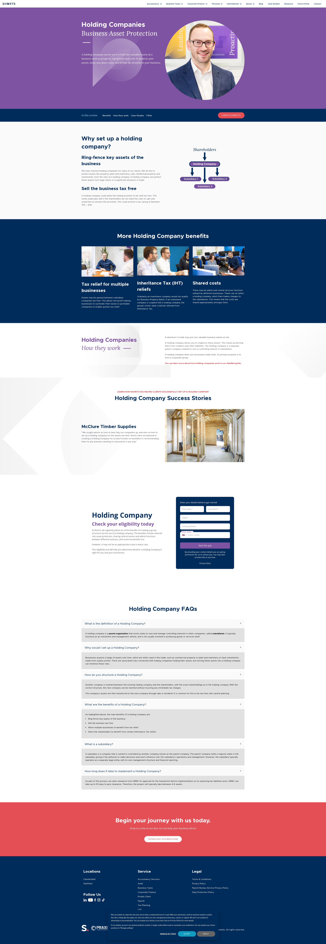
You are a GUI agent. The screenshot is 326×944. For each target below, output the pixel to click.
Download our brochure (163, 839)
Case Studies (274, 4)
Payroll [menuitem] (141, 901)
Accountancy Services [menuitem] (149, 879)
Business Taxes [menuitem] (145, 888)
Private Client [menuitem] (144, 896)
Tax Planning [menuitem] (144, 905)
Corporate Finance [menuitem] (147, 892)
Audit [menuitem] (140, 883)
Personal (216, 4)
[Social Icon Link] (85, 900)
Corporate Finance (196, 4)
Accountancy (153, 4)
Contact (317, 4)
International (233, 4)
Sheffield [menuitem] (87, 883)
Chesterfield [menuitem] (89, 879)
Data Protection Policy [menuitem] (203, 892)
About (249, 4)
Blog (261, 4)
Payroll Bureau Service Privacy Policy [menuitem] (210, 888)
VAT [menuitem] (140, 909)
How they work (120, 115)
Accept (187, 934)
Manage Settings (168, 934)
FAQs (149, 115)
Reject (206, 934)
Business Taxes (173, 4)
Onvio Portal (303, 4)
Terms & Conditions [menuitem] (201, 879)
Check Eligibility (231, 115)
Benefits (107, 115)
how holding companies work (205, 363)
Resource (288, 4)
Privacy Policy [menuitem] (199, 883)
